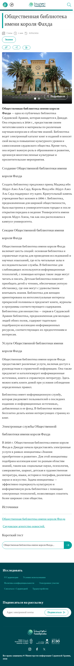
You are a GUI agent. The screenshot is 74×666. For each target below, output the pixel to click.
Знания (9, 39)
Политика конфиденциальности (19, 583)
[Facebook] (37, 649)
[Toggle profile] (5, 4)
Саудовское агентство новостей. (24, 526)
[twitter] (44, 649)
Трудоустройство (40, 589)
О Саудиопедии (11, 577)
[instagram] (29, 649)
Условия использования (34, 577)
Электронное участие (49, 583)
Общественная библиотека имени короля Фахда (33, 519)
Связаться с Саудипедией (16, 589)
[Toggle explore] (12, 5)
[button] (69, 5)
